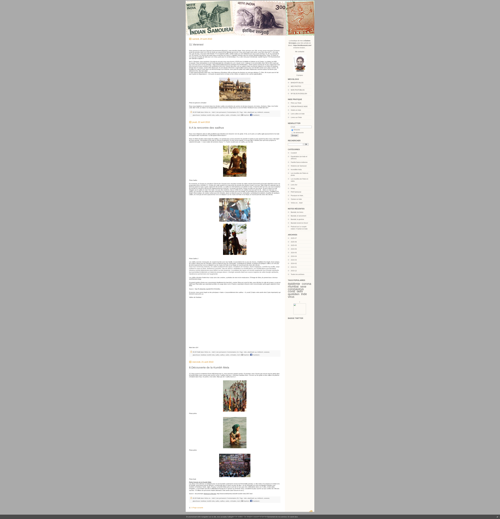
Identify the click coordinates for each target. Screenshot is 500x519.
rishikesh (260, 112)
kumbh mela (211, 115)
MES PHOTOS (296, 86)
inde (245, 112)
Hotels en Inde (296, 110)
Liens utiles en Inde (298, 114)
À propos (299, 75)
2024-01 (294, 267)
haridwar (203, 115)
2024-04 (294, 256)
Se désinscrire (298, 133)
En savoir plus (293, 517)
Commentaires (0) (233, 498)
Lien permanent (221, 112)
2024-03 (294, 260)
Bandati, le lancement (298, 216)
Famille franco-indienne (299, 162)
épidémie (294, 283)
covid (291, 291)
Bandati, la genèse (297, 219)
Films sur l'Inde (296, 103)
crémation (233, 115)
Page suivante (198, 508)
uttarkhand (250, 112)
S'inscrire (296, 130)
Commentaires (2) (233, 112)
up (256, 112)
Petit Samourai (296, 192)
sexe (303, 286)
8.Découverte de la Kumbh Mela (209, 367)
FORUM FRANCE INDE (299, 106)
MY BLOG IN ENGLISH (299, 94)
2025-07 (294, 238)
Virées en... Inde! (297, 203)
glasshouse (196, 115)
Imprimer (246, 115)
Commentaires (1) (233, 352)
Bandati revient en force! (299, 223)
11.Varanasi (196, 44)
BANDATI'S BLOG (297, 83)
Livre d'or (294, 185)
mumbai (293, 286)
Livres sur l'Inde (296, 117)
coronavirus (296, 289)
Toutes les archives (297, 274)
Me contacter (299, 52)
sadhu (217, 115)
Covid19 (294, 153)
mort (238, 115)
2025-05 (294, 245)
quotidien (293, 294)
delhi (300, 291)
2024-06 (294, 249)
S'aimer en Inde (296, 199)
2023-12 (294, 271)
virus (291, 296)
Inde (304, 294)
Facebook (255, 115)
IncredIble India (296, 169)
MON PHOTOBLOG (298, 90)
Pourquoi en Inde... (297, 195)
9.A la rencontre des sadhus (206, 127)
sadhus (222, 115)
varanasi (266, 112)
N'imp (293, 188)
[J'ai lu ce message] (497, 517)
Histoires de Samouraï (299, 166)
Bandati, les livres (297, 212)
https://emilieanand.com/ (302, 45)
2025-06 (294, 242)
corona (306, 283)
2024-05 (294, 253)
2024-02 (294, 263)
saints (227, 115)
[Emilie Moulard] (300, 314)
